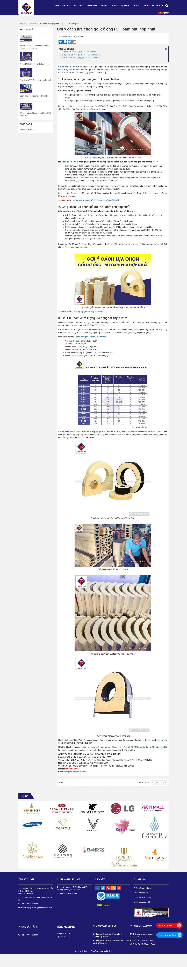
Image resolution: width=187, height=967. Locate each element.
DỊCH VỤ (125, 6)
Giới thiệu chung (75, 6)
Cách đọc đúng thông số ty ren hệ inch (34, 97)
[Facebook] (153, 782)
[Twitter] (157, 782)
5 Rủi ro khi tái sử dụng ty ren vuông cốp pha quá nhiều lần (34, 46)
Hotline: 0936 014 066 (29, 935)
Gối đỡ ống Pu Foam (67, 67)
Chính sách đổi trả (141, 893)
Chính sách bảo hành (142, 897)
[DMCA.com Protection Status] (106, 905)
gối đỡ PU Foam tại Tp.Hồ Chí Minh (143, 747)
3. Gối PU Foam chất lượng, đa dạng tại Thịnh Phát (80, 58)
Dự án (136, 6)
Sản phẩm (92, 6)
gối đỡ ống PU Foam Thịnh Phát (91, 337)
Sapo (110, 951)
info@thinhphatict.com (75, 771)
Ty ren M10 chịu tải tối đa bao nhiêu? (35, 64)
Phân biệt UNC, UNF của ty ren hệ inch (35, 80)
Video (104, 6)
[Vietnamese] (160, 12)
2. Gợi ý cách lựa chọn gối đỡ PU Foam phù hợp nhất (80, 55)
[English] (166, 12)
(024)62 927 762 (64, 937)
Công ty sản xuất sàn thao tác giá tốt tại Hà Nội (35, 114)
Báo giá (115, 6)
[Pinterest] (165, 782)
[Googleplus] (161, 782)
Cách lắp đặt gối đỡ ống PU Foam (87, 311)
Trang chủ (59, 6)
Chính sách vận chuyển (143, 888)
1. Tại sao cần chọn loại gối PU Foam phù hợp (78, 52)
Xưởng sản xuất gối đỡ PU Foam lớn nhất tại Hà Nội (95, 200)
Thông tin (148, 6)
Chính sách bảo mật (142, 902)
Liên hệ (159, 6)
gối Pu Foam (72, 162)
